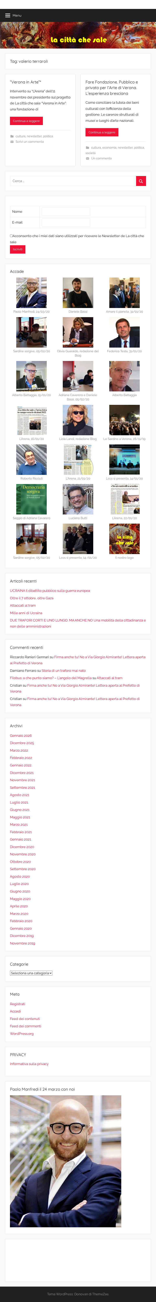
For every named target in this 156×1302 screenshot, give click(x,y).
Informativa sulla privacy (29, 1064)
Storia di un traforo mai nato (64, 671)
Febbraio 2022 (21, 758)
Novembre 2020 (23, 854)
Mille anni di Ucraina (26, 613)
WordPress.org (22, 1034)
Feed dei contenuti (25, 1019)
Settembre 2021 (22, 788)
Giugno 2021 (19, 810)
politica (48, 136)
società (90, 153)
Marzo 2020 (19, 914)
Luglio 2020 (19, 884)
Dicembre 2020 (22, 847)
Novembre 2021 (22, 780)
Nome (17, 212)
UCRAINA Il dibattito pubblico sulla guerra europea (50, 591)
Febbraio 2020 (21, 921)
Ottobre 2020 (20, 862)
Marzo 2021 (19, 824)
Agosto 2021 (19, 795)
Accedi (15, 1011)
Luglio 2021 (19, 802)
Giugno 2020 (20, 891)
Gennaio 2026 (21, 736)
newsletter (34, 136)
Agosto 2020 (20, 876)
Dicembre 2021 (22, 773)
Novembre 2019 (22, 943)
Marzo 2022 (19, 750)
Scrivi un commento (30, 142)
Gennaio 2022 (20, 765)
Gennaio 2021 (20, 839)
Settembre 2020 (23, 869)
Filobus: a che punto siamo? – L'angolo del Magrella (51, 678)
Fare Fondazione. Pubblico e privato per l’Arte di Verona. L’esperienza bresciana (112, 87)
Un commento (101, 158)
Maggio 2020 (20, 899)
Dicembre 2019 (22, 936)
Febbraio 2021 (21, 832)
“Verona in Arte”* (25, 81)
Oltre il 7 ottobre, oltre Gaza (31, 598)
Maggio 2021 (20, 817)
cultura (20, 136)
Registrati (17, 1004)
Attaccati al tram (23, 605)
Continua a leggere (26, 121)
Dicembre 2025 (22, 743)
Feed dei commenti (25, 1026)
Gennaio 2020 (21, 928)
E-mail (17, 222)
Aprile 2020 (19, 906)
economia (109, 147)
